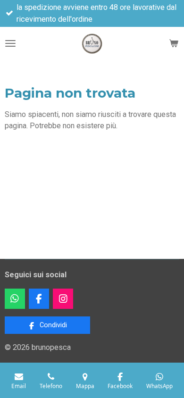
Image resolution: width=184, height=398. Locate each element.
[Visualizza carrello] (173, 43)
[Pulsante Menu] (10, 43)
